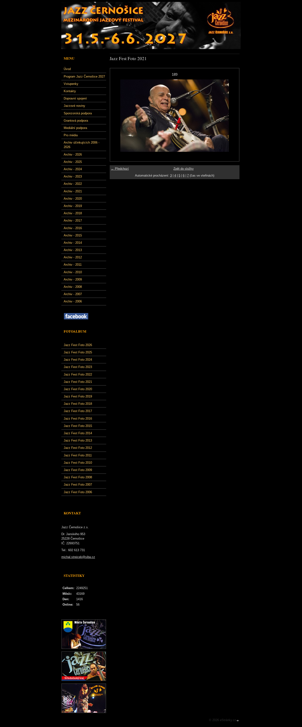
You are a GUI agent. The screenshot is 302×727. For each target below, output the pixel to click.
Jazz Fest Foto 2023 (78, 367)
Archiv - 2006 (73, 301)
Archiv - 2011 (73, 264)
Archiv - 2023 (73, 176)
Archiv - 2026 (73, 154)
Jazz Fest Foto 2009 (78, 470)
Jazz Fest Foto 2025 (78, 352)
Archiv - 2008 (73, 287)
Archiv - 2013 (73, 250)
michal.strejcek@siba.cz (78, 557)
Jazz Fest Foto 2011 (78, 455)
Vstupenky (71, 84)
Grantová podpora (76, 120)
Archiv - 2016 (73, 228)
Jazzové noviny (74, 105)
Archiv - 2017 (73, 220)
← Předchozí (120, 168)
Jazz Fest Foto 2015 (78, 426)
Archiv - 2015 (73, 235)
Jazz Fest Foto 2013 (78, 440)
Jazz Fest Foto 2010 (78, 462)
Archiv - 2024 (73, 169)
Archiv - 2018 (73, 213)
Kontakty (70, 91)
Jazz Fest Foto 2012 (78, 448)
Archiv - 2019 (73, 206)
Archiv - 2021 (73, 191)
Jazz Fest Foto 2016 (78, 418)
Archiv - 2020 (73, 198)
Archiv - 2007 (73, 294)
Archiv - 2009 (73, 279)
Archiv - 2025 (73, 162)
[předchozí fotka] (118, 115)
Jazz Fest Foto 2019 (78, 396)
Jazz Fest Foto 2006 (78, 492)
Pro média (71, 135)
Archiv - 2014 (73, 242)
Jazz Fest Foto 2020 (78, 389)
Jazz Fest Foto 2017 (78, 411)
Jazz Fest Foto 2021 (78, 382)
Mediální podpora (75, 128)
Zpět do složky (183, 168)
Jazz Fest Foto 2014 (78, 433)
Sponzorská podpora (78, 113)
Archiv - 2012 (73, 257)
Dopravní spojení (75, 98)
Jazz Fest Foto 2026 (78, 345)
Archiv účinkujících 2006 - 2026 (81, 145)
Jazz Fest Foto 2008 (78, 477)
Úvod (67, 69)
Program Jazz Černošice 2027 (84, 76)
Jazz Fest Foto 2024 (78, 359)
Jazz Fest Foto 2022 (78, 374)
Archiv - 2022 (73, 184)
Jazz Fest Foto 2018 (78, 403)
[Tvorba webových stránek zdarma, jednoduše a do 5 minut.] (237, 720)
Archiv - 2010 (73, 272)
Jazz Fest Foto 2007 (78, 484)
